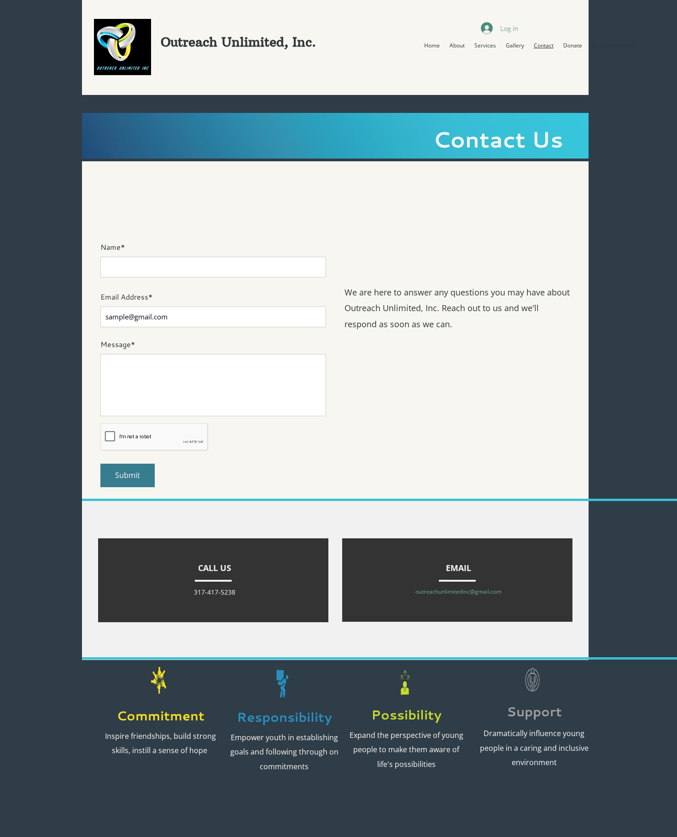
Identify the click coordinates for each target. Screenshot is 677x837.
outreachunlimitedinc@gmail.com (458, 591)
